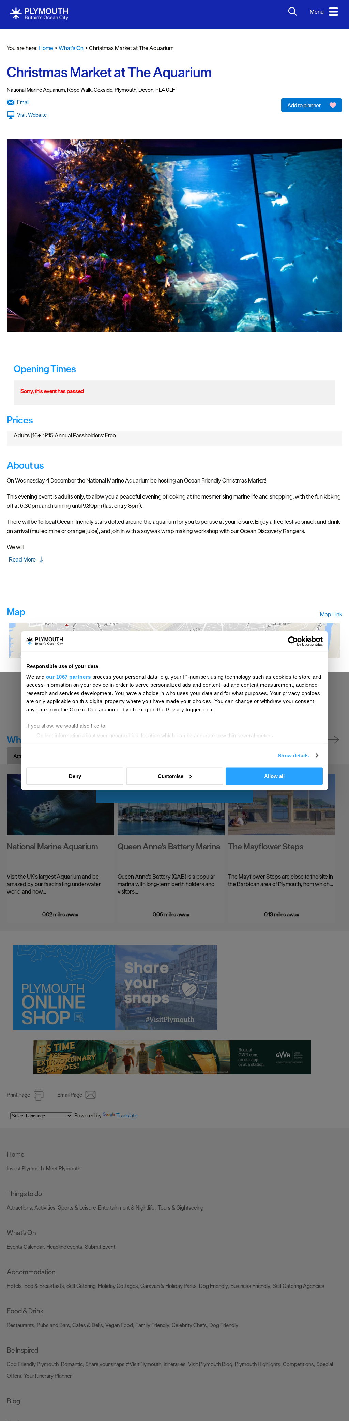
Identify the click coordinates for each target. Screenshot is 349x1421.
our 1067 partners (68, 677)
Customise (170, 776)
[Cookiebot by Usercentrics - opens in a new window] (293, 641)
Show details (293, 755)
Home (46, 48)
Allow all (274, 776)
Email (23, 102)
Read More (22, 559)
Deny (75, 776)
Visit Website (32, 114)
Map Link (331, 614)
